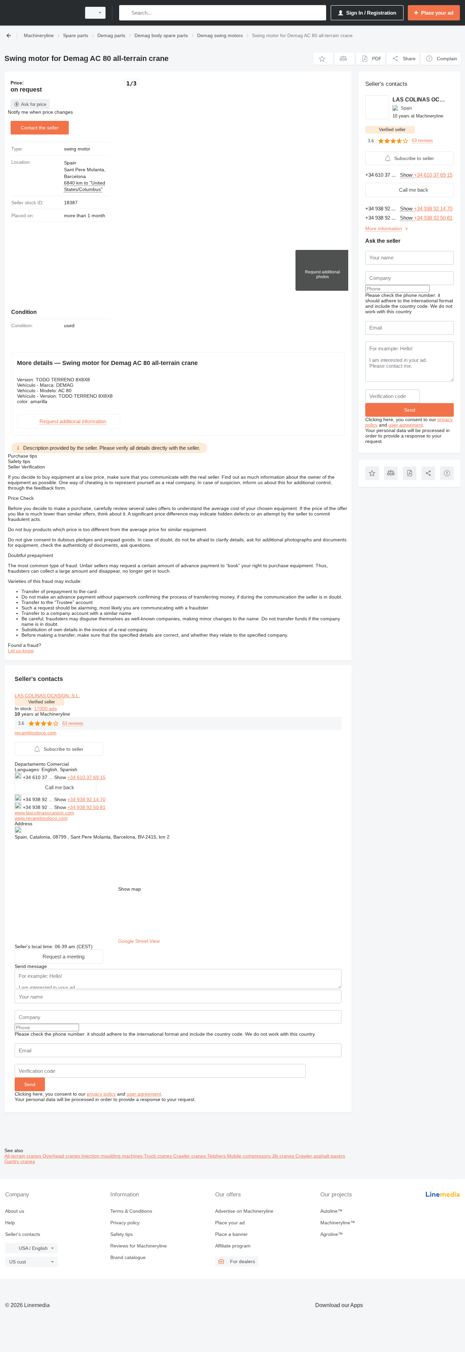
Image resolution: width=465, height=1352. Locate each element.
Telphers (217, 1156)
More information (383, 228)
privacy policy (101, 1094)
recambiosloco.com (36, 732)
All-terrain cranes (23, 1156)
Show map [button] (129, 889)
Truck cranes (158, 1156)
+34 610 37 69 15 (86, 777)
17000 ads (45, 708)
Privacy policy (125, 1222)
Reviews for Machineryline (138, 1245)
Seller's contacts (22, 1234)
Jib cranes (283, 1156)
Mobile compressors (249, 1156)
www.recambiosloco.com (41, 818)
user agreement (144, 1094)
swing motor (77, 149)
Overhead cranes (62, 1156)
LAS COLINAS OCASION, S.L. (47, 695)
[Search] (126, 13)
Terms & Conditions (131, 1211)
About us (14, 1211)
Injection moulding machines (112, 1156)
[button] (323, 59)
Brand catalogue (128, 1257)
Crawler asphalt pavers (320, 1156)
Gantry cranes (19, 1161)
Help (10, 1222)
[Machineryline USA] (41, 13)
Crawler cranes (190, 1156)
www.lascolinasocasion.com (44, 812)
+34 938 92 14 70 (86, 799)
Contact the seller (40, 127)
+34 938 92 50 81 (86, 807)
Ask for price (33, 104)
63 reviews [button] (72, 723)
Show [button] (60, 777)
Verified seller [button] (41, 701)
